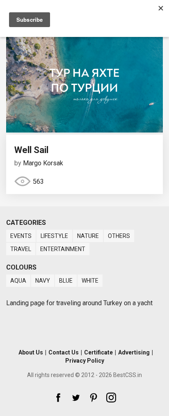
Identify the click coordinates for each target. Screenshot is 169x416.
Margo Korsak (43, 163)
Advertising (134, 352)
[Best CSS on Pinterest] (93, 397)
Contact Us (63, 352)
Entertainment (62, 249)
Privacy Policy (84, 360)
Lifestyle (54, 236)
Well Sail (31, 150)
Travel (20, 249)
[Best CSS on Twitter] (76, 397)
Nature (88, 236)
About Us (30, 352)
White (90, 280)
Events (21, 236)
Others (119, 236)
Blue (66, 280)
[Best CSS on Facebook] (58, 397)
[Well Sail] (84, 130)
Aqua (18, 280)
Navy (42, 280)
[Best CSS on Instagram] (111, 397)
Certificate (98, 352)
